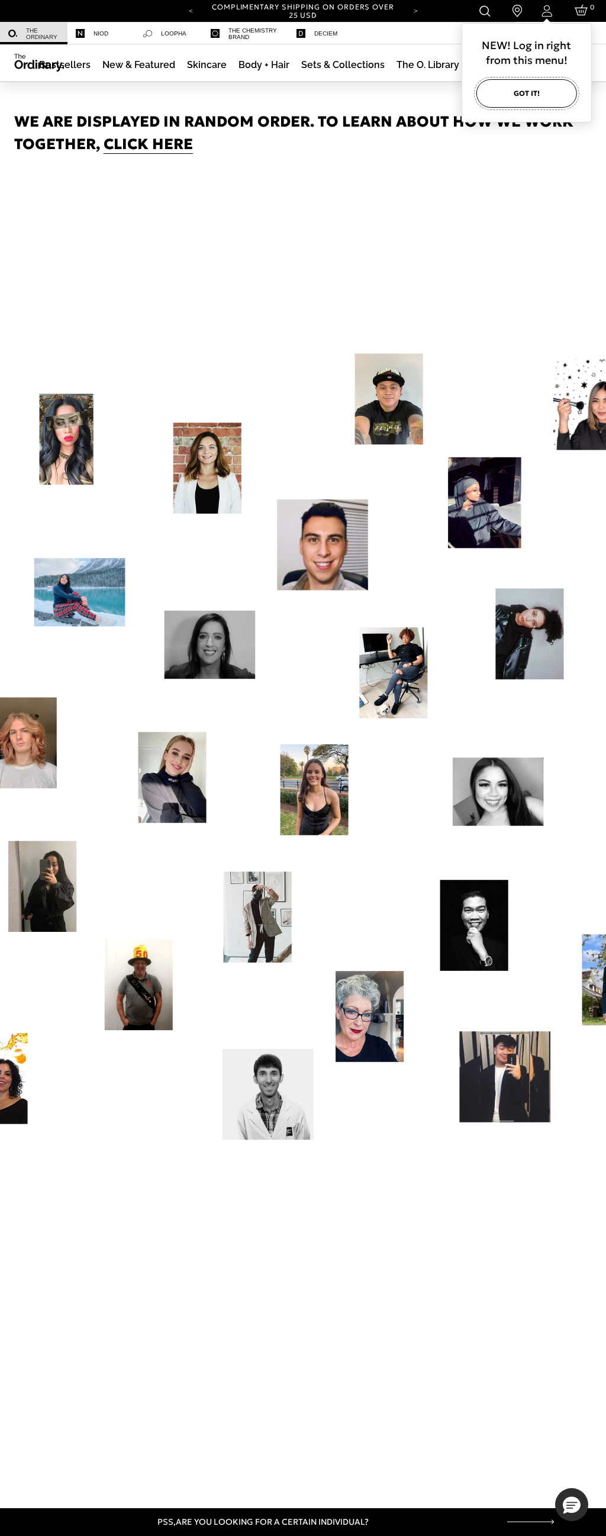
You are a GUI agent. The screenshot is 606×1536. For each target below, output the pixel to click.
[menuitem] (33, 33)
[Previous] (190, 10)
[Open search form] (484, 11)
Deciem (325, 33)
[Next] (415, 10)
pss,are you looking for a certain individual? (263, 1521)
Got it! (527, 93)
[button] (138, 65)
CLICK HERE (148, 144)
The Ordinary (41, 33)
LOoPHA (173, 33)
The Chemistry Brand (252, 33)
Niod (101, 33)
